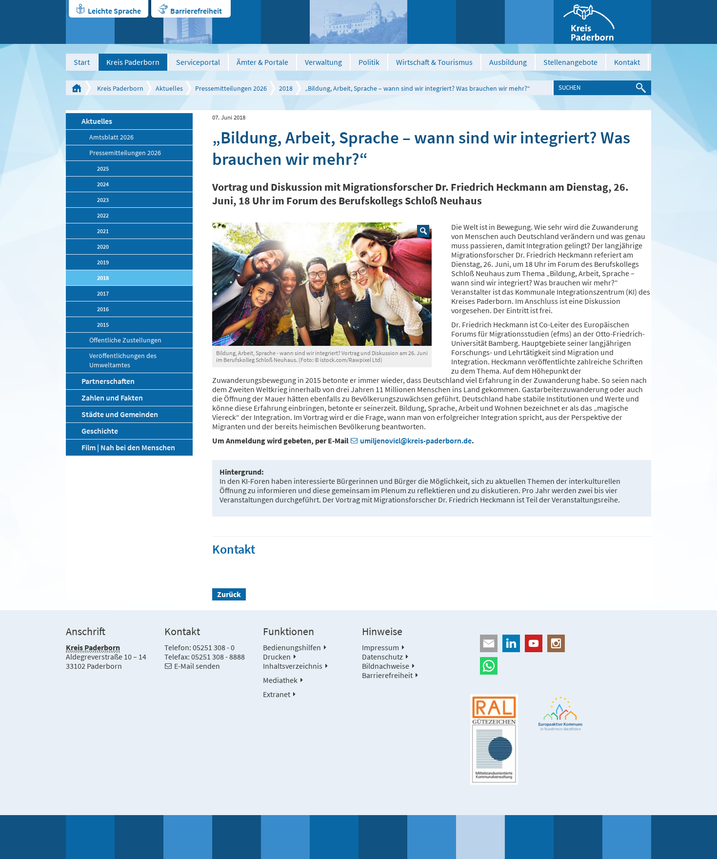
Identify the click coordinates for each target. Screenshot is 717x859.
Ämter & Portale (262, 62)
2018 (286, 88)
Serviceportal (198, 62)
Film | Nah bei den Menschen (128, 447)
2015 (103, 324)
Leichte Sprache (114, 11)
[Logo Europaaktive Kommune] (561, 713)
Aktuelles (169, 88)
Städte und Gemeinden (119, 414)
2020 (103, 246)
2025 (103, 168)
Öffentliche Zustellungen (125, 340)
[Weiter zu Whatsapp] (560, 666)
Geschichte (99, 431)
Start (82, 62)
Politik (368, 62)
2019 (103, 262)
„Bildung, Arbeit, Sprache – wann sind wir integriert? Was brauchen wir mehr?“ (417, 88)
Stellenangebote (570, 62)
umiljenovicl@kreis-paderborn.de (416, 440)
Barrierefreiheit (196, 11)
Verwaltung (323, 62)
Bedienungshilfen (292, 647)
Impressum (380, 647)
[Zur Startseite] (602, 22)
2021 (103, 231)
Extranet (276, 694)
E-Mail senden (197, 666)
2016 (103, 309)
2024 (103, 184)
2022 (103, 215)
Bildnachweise (385, 666)
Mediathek (280, 680)
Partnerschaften (108, 381)
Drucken (277, 656)
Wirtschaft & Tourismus (434, 62)
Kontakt (627, 62)
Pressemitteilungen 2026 (231, 88)
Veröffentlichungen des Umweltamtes (123, 360)
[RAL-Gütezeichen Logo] (494, 739)
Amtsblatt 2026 (111, 137)
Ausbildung (508, 62)
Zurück (229, 594)
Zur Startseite (76, 87)
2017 (103, 293)
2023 (103, 199)
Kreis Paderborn (132, 62)
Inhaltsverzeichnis (292, 666)
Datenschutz (382, 656)
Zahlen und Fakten (112, 397)
